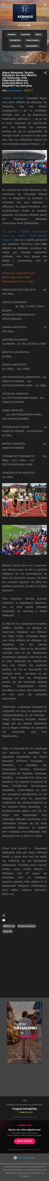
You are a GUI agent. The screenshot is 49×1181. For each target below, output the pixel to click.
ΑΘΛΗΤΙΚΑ (16, 46)
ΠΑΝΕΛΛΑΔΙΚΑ (32, 40)
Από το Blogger (26, 1157)
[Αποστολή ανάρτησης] (3, 920)
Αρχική (7, 931)
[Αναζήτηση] (45, 5)
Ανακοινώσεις (26, 926)
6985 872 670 (25, 1112)
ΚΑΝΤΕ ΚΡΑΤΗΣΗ (24, 1141)
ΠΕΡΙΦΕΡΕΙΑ (15, 40)
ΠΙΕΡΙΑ (38, 35)
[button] (45, 73)
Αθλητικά (9, 926)
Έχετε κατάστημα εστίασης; (24, 1149)
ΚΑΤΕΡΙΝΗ (25, 35)
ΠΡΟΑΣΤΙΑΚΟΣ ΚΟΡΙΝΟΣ (24, 63)
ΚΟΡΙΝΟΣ (12, 35)
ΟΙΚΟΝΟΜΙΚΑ (32, 46)
